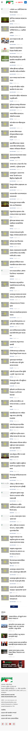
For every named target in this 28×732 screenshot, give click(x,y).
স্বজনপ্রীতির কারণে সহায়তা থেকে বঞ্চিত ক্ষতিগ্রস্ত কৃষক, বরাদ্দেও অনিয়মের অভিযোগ (17, 146)
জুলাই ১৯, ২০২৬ (19, 208)
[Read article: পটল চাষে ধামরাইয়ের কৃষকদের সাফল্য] (5, 313)
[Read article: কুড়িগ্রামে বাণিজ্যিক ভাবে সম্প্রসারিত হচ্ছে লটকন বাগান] (5, 263)
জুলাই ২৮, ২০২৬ (19, 128)
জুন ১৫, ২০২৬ (19, 489)
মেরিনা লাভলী (12, 326)
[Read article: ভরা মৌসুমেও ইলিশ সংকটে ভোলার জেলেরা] (5, 455)
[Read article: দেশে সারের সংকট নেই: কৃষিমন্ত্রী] (5, 40)
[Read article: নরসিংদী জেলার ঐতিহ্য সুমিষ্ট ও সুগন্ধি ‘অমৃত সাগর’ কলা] (5, 373)
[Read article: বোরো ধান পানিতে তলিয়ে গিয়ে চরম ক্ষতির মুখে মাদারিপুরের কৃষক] (5, 648)
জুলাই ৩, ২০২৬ (16, 338)
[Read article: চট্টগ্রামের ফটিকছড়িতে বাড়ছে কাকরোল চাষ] (5, 597)
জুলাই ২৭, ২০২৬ (19, 151)
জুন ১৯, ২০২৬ (19, 450)
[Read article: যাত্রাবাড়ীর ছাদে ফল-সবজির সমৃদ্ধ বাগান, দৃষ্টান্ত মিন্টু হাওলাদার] (5, 414)
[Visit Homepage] (9, 2)
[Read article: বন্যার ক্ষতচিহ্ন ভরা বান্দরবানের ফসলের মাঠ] (5, 195)
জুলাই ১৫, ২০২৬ (17, 246)
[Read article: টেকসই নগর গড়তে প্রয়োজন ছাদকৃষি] (5, 671)
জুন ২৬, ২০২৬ (17, 386)
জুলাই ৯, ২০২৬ (19, 317)
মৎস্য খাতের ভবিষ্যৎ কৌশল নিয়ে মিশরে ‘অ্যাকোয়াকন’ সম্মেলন (17, 274)
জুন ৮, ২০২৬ (19, 545)
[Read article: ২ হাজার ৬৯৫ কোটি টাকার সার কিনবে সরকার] (5, 11)
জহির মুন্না (11, 83)
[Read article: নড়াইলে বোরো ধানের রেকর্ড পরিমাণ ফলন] (5, 639)
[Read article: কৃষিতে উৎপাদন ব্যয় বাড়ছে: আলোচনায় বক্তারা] (5, 701)
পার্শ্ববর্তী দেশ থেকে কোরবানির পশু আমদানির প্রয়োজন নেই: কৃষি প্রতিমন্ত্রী (18, 682)
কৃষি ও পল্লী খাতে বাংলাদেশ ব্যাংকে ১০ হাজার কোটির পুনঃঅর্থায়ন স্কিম (17, 528)
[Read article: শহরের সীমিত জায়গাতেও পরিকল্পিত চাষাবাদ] (5, 115)
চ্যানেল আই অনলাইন (13, 14)
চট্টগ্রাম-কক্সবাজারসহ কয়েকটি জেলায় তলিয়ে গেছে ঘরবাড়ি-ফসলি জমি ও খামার (18, 253)
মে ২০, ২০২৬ (17, 675)
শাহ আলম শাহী (12, 386)
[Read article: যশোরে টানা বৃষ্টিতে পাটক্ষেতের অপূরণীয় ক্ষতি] (5, 97)
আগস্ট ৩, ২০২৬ (19, 92)
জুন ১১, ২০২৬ (18, 512)
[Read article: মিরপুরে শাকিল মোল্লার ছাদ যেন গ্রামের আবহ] (5, 186)
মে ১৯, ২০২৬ (19, 687)
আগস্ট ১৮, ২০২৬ (19, 44)
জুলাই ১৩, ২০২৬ (17, 258)
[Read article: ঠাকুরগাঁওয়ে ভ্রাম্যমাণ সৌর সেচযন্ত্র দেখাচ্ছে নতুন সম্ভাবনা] (5, 213)
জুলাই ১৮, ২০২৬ (17, 228)
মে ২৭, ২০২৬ (19, 601)
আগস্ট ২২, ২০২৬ (17, 23)
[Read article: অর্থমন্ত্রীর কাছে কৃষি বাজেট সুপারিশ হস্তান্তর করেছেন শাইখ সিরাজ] (5, 627)
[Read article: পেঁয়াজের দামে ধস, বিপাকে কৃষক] (5, 304)
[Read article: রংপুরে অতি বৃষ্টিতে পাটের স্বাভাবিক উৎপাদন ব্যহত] (5, 88)
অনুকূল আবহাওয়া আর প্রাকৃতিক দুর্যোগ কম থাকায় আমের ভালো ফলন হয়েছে (17, 540)
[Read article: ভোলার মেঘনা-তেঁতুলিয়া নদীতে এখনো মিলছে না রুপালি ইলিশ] (5, 692)
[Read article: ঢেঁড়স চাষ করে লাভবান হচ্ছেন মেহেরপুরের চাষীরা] (5, 156)
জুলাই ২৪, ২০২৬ (19, 169)
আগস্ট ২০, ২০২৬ (17, 35)
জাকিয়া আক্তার (12, 356)
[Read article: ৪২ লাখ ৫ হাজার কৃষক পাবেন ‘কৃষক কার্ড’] (5, 517)
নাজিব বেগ (11, 430)
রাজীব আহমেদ (12, 565)
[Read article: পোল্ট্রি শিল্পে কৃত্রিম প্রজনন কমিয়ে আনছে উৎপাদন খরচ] (5, 435)
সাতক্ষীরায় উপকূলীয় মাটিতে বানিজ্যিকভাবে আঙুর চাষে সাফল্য (17, 661)
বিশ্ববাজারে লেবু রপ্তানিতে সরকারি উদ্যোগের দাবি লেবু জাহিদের (17, 285)
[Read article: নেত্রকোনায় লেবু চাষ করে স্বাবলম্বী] (5, 343)
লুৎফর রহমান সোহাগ (13, 705)
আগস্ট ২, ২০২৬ (17, 101)
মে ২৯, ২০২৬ (16, 592)
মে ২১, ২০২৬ (16, 666)
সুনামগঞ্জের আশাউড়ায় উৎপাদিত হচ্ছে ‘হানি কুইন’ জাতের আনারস (17, 362)
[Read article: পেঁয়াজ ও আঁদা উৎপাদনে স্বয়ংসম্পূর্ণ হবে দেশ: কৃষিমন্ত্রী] (5, 485)
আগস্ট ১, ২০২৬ (19, 110)
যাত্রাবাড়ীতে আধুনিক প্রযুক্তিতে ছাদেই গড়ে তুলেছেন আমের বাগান (18, 466)
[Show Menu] (2, 2)
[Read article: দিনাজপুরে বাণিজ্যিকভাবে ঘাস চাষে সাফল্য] (5, 476)
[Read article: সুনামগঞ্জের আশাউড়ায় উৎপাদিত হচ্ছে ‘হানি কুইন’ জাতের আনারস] (5, 361)
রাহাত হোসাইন (12, 654)
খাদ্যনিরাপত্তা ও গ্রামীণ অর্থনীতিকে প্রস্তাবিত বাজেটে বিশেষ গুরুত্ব (17, 507)
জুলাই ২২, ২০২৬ (19, 190)
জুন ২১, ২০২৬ (16, 430)
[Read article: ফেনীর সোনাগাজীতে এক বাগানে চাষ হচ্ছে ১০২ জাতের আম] (5, 402)
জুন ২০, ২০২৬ (17, 439)
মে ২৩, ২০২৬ (19, 634)
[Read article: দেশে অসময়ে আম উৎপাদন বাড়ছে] (5, 79)
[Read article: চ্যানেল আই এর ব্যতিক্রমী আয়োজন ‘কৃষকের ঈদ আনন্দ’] (5, 588)
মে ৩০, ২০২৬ (19, 583)
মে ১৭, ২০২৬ (19, 705)
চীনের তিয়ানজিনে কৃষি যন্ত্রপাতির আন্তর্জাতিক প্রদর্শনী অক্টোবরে (17, 60)
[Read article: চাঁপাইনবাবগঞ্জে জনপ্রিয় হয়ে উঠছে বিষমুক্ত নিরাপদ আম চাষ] (5, 352)
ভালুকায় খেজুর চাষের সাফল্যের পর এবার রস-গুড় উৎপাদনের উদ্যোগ (17, 551)
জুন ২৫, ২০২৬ (17, 397)
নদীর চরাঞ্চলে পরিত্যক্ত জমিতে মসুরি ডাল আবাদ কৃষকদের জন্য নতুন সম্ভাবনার (18, 445)
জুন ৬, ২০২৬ (17, 556)
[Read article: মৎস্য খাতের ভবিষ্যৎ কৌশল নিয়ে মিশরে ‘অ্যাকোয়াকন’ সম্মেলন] (5, 272)
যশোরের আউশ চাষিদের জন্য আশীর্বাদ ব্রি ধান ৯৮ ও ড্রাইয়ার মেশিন (18, 30)
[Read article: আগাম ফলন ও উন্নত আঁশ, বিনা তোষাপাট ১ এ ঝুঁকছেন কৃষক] (5, 165)
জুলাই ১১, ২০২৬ (18, 279)
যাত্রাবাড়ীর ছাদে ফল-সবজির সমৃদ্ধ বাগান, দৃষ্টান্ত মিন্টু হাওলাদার (17, 416)
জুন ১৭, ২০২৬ (17, 471)
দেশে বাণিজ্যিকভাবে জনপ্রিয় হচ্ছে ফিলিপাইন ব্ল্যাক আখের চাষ (17, 333)
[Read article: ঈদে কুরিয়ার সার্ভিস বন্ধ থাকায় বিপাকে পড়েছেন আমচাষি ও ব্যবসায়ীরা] (5, 606)
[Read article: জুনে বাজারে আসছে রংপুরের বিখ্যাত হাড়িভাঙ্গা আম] (5, 618)
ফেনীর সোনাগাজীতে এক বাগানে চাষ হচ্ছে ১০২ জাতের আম (17, 404)
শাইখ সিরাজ (11, 23)
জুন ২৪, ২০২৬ (17, 421)
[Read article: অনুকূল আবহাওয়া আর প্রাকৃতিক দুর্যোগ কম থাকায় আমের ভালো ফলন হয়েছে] (5, 538)
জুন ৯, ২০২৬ (19, 533)
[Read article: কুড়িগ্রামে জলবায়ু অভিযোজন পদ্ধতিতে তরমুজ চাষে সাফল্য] (5, 106)
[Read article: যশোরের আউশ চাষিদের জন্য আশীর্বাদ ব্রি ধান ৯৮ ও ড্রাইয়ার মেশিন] (5, 29)
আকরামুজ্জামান (12, 35)
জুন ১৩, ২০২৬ (19, 501)
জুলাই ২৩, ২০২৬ (19, 181)
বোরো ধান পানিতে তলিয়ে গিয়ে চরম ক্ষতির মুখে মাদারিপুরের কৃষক (18, 649)
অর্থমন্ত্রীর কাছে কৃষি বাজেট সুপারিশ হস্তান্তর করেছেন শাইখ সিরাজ (18, 629)
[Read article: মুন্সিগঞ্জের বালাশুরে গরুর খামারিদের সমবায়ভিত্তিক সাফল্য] (5, 222)
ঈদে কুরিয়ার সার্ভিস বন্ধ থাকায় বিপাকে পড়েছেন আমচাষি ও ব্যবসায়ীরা (18, 608)
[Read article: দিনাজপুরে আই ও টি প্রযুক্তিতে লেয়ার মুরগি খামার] (5, 382)
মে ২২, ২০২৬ (17, 643)
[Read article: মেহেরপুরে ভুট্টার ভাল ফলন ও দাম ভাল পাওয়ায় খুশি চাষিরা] (5, 579)
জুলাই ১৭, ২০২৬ (17, 237)
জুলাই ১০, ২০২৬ (18, 299)
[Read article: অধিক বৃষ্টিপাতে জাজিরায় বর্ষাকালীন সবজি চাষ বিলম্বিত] (5, 70)
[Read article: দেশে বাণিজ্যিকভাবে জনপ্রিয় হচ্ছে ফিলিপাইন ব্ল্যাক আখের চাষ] (5, 331)
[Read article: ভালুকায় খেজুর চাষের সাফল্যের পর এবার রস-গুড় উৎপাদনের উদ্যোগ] (5, 550)
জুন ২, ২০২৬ (19, 574)
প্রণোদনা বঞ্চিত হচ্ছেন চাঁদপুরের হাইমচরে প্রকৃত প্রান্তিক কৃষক (16, 134)
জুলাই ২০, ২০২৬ (19, 199)
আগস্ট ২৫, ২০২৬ (19, 14)
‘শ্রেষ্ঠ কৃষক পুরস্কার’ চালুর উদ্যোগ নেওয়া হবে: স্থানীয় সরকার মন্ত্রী (17, 495)
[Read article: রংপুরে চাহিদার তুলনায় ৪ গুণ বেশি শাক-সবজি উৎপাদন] (5, 322)
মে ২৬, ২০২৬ (17, 622)
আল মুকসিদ (11, 101)
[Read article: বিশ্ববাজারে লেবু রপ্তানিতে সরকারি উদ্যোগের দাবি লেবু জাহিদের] (5, 284)
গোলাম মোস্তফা (12, 160)
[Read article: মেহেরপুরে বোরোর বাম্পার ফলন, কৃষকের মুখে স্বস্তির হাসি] (5, 571)
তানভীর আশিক (12, 279)
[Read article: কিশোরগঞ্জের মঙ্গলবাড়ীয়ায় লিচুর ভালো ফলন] (5, 562)
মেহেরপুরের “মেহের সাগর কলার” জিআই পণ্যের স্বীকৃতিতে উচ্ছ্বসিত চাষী (17, 176)
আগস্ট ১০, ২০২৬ (19, 65)
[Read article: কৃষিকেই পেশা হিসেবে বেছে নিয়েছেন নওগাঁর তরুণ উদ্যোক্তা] (5, 391)
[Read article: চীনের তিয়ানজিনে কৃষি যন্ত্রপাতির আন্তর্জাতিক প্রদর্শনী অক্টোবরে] (5, 58)
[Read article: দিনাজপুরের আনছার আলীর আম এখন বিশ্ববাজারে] (5, 204)
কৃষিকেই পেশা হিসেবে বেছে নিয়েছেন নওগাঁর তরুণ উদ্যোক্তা (17, 392)
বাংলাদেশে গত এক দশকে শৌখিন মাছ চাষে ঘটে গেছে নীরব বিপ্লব (17, 723)
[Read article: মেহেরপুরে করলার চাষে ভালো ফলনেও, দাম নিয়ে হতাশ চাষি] (5, 295)
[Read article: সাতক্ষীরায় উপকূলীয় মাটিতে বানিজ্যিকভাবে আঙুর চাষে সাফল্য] (5, 659)
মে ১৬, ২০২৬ (19, 717)
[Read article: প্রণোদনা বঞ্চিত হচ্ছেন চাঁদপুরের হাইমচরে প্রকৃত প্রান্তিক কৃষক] (5, 133)
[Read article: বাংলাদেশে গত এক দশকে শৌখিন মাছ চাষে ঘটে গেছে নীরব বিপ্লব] (5, 722)
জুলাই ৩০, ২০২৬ (17, 119)
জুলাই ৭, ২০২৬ (17, 326)
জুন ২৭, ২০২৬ (17, 368)
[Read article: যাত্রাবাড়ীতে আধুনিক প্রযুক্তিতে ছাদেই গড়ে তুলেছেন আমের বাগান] (5, 464)
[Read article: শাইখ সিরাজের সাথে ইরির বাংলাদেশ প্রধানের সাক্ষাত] (5, 426)
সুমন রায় (11, 592)
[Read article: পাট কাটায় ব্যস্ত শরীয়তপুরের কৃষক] (5, 124)
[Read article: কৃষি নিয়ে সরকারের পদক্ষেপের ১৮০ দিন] (5, 20)
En (25, 2)
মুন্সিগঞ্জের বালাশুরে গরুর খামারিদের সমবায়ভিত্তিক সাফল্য (16, 223)
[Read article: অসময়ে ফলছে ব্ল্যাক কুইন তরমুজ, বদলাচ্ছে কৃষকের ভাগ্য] (5, 233)
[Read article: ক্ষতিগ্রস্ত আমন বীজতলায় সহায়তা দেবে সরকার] (5, 242)
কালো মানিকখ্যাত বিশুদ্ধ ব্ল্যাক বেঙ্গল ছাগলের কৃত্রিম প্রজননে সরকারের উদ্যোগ (18, 711)
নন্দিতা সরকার (12, 643)
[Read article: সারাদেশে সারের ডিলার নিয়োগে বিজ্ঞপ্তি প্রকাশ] (5, 49)
